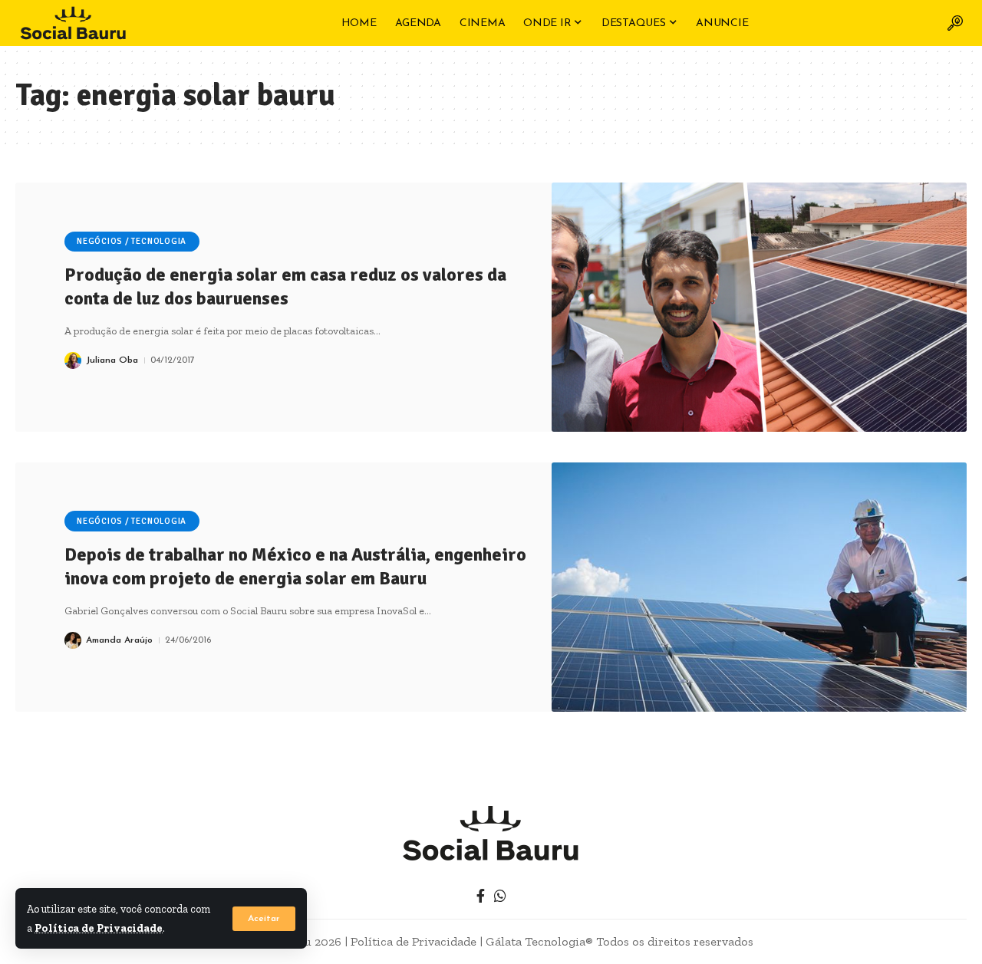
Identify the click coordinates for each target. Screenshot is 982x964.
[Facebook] (481, 896)
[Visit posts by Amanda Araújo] (72, 640)
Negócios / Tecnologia (131, 241)
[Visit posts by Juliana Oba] (72, 360)
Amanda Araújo (119, 640)
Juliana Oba (112, 360)
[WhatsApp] (500, 896)
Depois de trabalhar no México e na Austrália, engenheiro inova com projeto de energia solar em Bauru (295, 566)
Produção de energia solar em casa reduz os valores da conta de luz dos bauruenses (285, 286)
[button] (263, 918)
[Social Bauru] (72, 23)
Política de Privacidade (99, 928)
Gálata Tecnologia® (539, 941)
